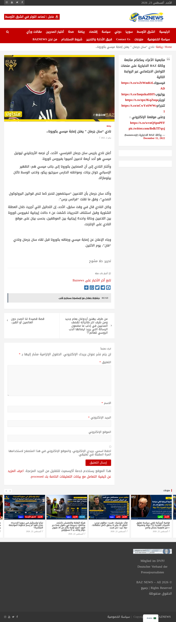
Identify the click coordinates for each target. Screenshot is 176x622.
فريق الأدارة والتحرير (99, 39)
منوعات (138, 39)
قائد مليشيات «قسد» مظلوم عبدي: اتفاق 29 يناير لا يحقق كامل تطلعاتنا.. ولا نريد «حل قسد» (109, 525)
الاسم (106, 403)
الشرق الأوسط (146, 31)
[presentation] (6, 491)
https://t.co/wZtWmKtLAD (143, 85)
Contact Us (123, 39)
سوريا (129, 31)
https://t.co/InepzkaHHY (138, 94)
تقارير (118, 517)
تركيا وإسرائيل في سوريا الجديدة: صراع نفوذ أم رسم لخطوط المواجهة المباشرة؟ (26, 525)
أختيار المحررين (55, 31)
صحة (71, 31)
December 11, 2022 (154, 138)
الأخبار (40, 517)
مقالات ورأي (34, 31)
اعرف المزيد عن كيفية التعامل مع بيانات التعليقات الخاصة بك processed (59, 474)
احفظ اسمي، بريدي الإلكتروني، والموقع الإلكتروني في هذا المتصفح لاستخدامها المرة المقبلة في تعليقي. (60, 452)
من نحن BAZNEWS (45, 39)
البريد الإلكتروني (99, 417)
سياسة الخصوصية (158, 39)
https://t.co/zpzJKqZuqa (141, 100)
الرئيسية (164, 31)
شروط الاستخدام (71, 39)
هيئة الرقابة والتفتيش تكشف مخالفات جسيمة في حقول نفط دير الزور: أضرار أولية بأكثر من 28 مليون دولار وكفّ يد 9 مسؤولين (68, 526)
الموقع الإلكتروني (100, 432)
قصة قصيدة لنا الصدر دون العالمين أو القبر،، (27, 320)
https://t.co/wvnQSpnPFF (147, 123)
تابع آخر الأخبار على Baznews (92, 280)
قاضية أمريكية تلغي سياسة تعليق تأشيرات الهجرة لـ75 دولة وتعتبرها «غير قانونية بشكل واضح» (153, 525)
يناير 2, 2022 (106, 138)
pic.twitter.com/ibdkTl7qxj (147, 128)
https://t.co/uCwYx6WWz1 (143, 108)
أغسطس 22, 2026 (33, 531)
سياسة (106, 31)
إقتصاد (93, 31)
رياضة (81, 31)
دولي (118, 31)
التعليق (105, 362)
